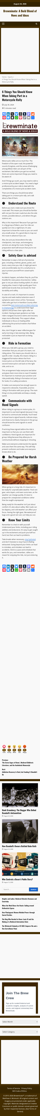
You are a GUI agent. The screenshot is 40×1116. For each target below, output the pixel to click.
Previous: (17, 762)
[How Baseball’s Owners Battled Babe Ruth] (20, 831)
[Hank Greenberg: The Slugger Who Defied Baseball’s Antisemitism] (20, 795)
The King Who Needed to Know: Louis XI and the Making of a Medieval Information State (18, 920)
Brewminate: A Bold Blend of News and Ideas (20, 13)
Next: (19, 772)
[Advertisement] (20, 50)
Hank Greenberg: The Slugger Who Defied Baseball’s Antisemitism (19, 812)
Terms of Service (13, 1088)
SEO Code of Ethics (19, 1091)
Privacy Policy (26, 1088)
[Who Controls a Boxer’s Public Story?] (20, 864)
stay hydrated (30, 539)
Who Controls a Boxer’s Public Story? (17, 879)
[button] (3, 24)
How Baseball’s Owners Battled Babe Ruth (19, 846)
